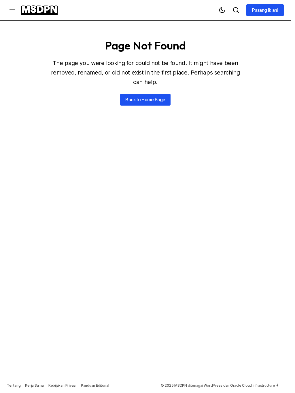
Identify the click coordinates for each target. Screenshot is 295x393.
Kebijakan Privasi (62, 385)
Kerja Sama (34, 385)
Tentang (13, 385)
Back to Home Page (145, 99)
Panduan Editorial (95, 385)
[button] (12, 10)
